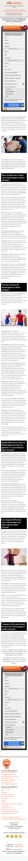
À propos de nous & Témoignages (14, 826)
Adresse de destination (14, 60)
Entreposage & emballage (8, 780)
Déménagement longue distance (9, 776)
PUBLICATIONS (14, 823)
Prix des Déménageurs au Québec (10, 817)
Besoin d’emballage (10, 91)
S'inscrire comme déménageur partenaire (14, 832)
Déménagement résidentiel (8, 772)
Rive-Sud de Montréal (7, 796)
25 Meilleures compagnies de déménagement (14, 819)
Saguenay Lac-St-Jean (7, 807)
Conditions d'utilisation (14, 828)
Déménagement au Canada (8, 813)
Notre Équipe (14, 824)
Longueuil (4, 792)
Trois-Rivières (5, 805)
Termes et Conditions (18, 109)
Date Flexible (8, 89)
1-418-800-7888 (18, 846)
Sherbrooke (4, 798)
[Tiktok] (16, 837)
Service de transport (6, 782)
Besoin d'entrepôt (9, 94)
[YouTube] (20, 837)
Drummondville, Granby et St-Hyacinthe (12, 804)
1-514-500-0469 (17, 844)
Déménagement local (7, 778)
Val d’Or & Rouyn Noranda (8, 809)
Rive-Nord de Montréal (7, 794)
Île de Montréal (5, 788)
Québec (3, 802)
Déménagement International (9, 784)
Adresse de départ (14, 48)
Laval (2, 790)
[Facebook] (8, 837)
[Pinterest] (12, 837)
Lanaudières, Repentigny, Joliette (10, 811)
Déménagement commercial (8, 774)
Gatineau (3, 800)
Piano (7, 96)
